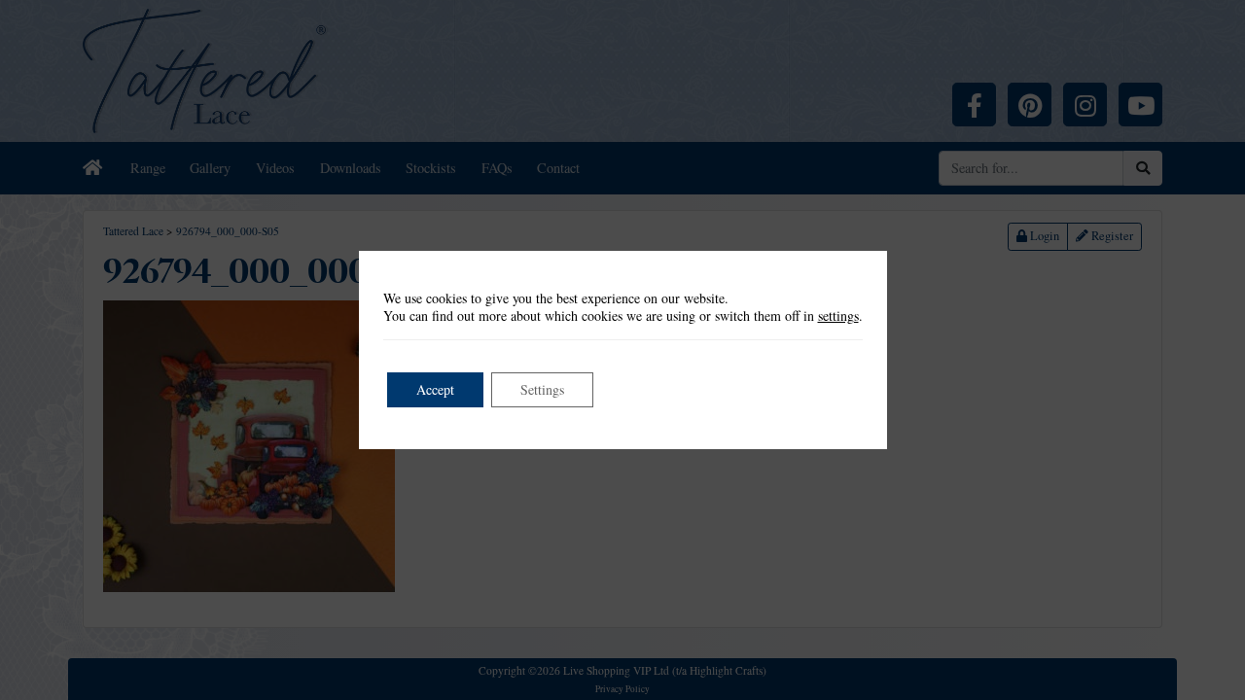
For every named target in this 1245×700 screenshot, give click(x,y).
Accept (435, 389)
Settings (542, 389)
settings (838, 316)
